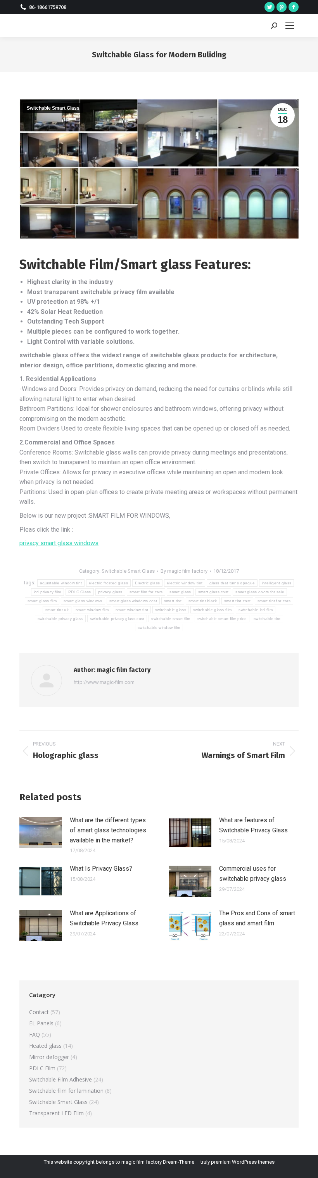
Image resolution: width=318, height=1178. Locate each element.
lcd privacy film (47, 592)
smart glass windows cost (133, 601)
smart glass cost (213, 592)
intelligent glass (276, 583)
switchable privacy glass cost (117, 619)
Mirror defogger (49, 1057)
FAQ (34, 1034)
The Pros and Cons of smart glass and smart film (257, 918)
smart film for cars (146, 592)
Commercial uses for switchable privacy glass (252, 873)
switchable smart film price (222, 619)
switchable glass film (212, 610)
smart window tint (132, 610)
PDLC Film (42, 1068)
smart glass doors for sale (259, 592)
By (184, 571)
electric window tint (184, 583)
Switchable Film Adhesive (60, 1079)
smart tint (172, 601)
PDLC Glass (79, 592)
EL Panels (41, 1023)
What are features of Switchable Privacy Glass (253, 825)
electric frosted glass (108, 583)
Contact (39, 1012)
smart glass (180, 592)
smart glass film (42, 601)
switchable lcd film (255, 610)
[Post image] (40, 832)
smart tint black (202, 601)
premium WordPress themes (243, 1162)
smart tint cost (237, 601)
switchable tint (267, 619)
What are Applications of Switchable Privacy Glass (104, 918)
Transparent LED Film (56, 1113)
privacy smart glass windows (59, 543)
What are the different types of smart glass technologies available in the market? (108, 830)
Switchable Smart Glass (53, 108)
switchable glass (170, 610)
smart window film (92, 610)
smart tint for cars (274, 601)
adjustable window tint (61, 583)
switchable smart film (170, 619)
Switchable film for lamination (66, 1090)
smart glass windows (83, 601)
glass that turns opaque (232, 583)
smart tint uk (57, 610)
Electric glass (147, 583)
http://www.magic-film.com (104, 682)
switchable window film (159, 627)
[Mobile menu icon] (289, 25)
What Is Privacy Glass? (101, 868)
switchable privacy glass (60, 619)
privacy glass (110, 592)
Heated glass (45, 1045)
